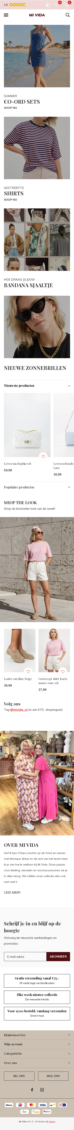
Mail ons (53, 1075)
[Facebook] (32, 1089)
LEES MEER (12, 892)
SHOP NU (10, 108)
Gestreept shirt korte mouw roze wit (52, 681)
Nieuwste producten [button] (19, 385)
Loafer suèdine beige (18, 679)
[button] (6, 15)
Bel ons (19, 1075)
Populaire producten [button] (19, 487)
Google (52, 1121)
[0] (66, 4)
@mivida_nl (18, 710)
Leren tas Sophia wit (17, 464)
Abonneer (58, 956)
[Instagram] (42, 1089)
